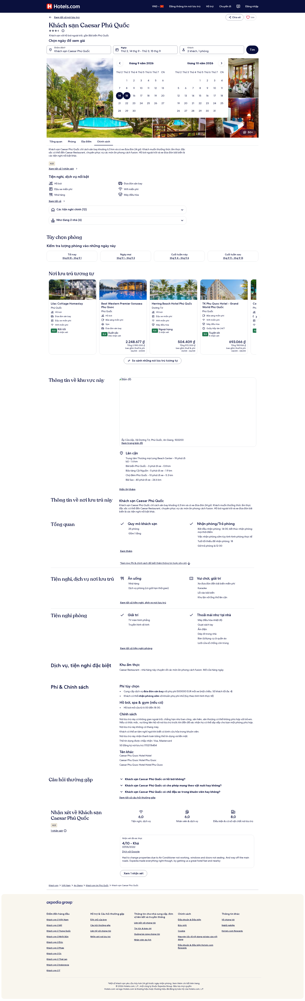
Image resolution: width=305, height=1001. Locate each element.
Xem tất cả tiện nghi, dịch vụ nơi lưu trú (143, 602)
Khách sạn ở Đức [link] (55, 942)
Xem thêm (126, 551)
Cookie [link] (181, 931)
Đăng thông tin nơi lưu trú (185, 6)
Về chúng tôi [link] (228, 919)
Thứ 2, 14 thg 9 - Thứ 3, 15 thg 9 (141, 51)
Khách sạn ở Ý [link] (53, 970)
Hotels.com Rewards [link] (232, 931)
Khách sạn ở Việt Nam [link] (57, 919)
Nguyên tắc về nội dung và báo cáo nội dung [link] (197, 938)
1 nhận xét (57, 830)
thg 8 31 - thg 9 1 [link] (72, 258)
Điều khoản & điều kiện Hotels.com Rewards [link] (195, 946)
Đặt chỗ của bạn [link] (98, 919)
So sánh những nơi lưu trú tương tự (155, 360)
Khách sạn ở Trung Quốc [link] (59, 931)
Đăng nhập (251, 6)
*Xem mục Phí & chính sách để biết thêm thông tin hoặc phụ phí (153, 563)
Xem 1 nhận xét (133, 873)
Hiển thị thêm (127, 489)
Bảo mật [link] (182, 925)
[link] (250, 17)
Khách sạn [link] (53, 885)
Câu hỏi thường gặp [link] (100, 925)
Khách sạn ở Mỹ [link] (54, 925)
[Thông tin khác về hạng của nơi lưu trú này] (63, 30)
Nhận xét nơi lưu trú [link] (100, 936)
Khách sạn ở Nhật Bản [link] (57, 936)
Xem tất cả (55, 201)
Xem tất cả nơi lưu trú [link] (67, 17)
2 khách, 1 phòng (198, 51)
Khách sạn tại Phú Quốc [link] (97, 885)
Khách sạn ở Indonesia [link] (58, 964)
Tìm (252, 49)
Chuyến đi (225, 6)
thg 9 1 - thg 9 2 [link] (126, 258)
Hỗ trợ (210, 6)
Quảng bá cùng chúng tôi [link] (147, 934)
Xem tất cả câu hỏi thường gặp (137, 797)
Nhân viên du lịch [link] (142, 939)
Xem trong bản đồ (132, 443)
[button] (126, 80)
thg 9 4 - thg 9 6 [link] (179, 258)
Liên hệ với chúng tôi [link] (100, 931)
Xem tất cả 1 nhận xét (61, 168)
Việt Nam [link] (66, 885)
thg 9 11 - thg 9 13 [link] (233, 258)
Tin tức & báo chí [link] (142, 928)
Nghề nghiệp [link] (228, 925)
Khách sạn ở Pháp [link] (55, 947)
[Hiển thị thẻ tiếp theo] (256, 317)
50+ (250, 132)
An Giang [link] (78, 885)
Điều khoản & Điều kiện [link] (189, 919)
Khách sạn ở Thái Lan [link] (57, 959)
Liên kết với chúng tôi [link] (145, 922)
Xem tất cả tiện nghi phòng (136, 648)
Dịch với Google (131, 851)
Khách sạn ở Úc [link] (54, 953)
